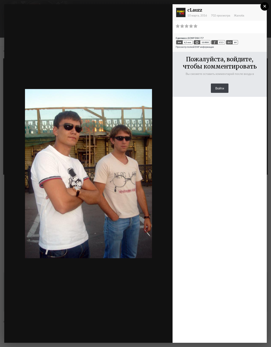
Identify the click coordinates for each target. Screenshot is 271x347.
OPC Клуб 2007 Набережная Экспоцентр (52, 15)
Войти (219, 88)
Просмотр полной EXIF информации (195, 46)
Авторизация (117, 11)
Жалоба (239, 15)
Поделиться (155, 335)
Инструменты (124, 335)
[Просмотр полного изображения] (165, 11)
